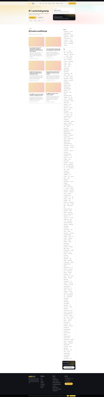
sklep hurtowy (70, 277)
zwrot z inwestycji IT (66, 358)
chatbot (70, 104)
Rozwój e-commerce (56, 381)
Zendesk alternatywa (66, 356)
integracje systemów (70, 186)
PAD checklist (65, 238)
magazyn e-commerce (70, 205)
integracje (65, 186)
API (64, 76)
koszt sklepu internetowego (67, 195)
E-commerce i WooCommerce (67, 38)
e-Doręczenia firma (66, 155)
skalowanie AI (65, 277)
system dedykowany (66, 298)
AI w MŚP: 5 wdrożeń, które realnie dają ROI (52, 94)
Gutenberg (72, 176)
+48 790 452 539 (69, 0)
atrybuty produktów (66, 78)
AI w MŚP (69, 66)
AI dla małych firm (69, 59)
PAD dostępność (70, 238)
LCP (72, 198)
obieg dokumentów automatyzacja (68, 222)
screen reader (70, 272)
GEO (64, 167)
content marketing (66, 119)
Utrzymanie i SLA (55, 390)
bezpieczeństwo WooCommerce (68, 95)
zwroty (71, 358)
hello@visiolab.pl (74, 0)
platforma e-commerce (66, 248)
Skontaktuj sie (40, 17)
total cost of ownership (66, 310)
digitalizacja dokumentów (67, 131)
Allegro (71, 73)
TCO (69, 305)
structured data (71, 293)
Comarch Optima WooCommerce (68, 116)
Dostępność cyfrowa (66, 36)
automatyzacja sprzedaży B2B (67, 88)
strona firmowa (70, 289)
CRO (64, 126)
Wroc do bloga (32, 17)
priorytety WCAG (70, 253)
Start (40, 3)
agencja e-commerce (69, 52)
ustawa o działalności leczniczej (68, 313)
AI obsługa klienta (71, 61)
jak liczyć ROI (71, 188)
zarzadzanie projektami (67, 353)
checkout (71, 112)
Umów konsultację (72, 3)
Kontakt (61, 3)
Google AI (68, 169)
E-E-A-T (71, 155)
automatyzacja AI (71, 80)
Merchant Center (70, 212)
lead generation (66, 200)
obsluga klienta (65, 224)
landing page (65, 198)
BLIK (69, 97)
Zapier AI (65, 351)
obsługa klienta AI (71, 224)
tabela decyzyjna (66, 305)
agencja (65, 52)
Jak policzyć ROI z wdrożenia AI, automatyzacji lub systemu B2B (53, 49)
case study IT (72, 100)
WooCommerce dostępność (67, 329)
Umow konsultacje (69, 367)
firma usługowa (71, 162)
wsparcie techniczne (70, 341)
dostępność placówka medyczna (68, 143)
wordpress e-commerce (67, 337)
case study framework (66, 100)
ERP (71, 157)
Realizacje (42, 382)
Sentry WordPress (66, 274)
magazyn (65, 205)
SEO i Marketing (71, 41)
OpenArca (65, 231)
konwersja (65, 193)
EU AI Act (70, 159)
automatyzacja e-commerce (67, 85)
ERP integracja (65, 159)
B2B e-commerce (66, 92)
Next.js (71, 219)
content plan (72, 121)
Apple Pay (67, 76)
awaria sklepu (65, 90)
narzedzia (72, 217)
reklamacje (65, 265)
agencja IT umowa (66, 54)
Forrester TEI (65, 164)
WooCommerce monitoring (67, 332)
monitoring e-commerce (70, 214)
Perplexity (70, 241)
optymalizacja (65, 236)
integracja (72, 181)
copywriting (65, 123)
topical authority (66, 308)
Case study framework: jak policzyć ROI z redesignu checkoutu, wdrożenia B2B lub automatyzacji (36, 49)
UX (73, 313)
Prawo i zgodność (66, 41)
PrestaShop (65, 253)
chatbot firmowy (66, 107)
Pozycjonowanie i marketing (57, 389)
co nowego (67, 114)
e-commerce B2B (72, 147)
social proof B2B (71, 284)
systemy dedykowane (66, 301)
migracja (65, 214)
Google (65, 169)
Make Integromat (66, 210)
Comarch (71, 114)
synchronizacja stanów (69, 296)
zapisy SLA (68, 351)
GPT (69, 174)
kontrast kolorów (71, 191)
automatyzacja (65, 80)
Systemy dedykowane (70, 43)
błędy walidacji (65, 97)
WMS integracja (66, 325)
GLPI (66, 167)
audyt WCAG (71, 78)
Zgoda (68, 395)
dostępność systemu (66, 145)
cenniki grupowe (66, 104)
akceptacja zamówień (66, 68)
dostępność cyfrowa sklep (67, 140)
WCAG (64, 317)
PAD (73, 236)
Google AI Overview (66, 171)
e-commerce (71, 145)
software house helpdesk (67, 286)
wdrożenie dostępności (66, 322)
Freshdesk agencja (70, 164)
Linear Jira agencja (71, 202)
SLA (70, 281)
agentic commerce (71, 54)
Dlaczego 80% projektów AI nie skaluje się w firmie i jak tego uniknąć (53, 73)
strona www (70, 291)
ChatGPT (69, 109)
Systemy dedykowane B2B (56, 382)
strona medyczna (66, 291)
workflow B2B (72, 339)
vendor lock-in (71, 315)
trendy (71, 310)
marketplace (65, 212)
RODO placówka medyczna (67, 267)
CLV (64, 114)
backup (70, 92)
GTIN (68, 176)
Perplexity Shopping (66, 243)
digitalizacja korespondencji (67, 133)
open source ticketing (66, 229)
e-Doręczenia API (66, 152)
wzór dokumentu (66, 346)
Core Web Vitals (70, 123)
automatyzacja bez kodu (67, 83)
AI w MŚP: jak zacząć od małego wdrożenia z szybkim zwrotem (36, 95)
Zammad (70, 346)
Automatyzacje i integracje (67, 33)
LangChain (69, 198)
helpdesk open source (66, 181)
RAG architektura (70, 260)
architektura (71, 76)
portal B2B (72, 250)
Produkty (49, 3)
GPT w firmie (65, 176)
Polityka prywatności (72, 395)
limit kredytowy (65, 202)
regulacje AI (72, 262)
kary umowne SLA (66, 191)
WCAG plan (65, 320)
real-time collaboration (66, 262)
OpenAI (71, 229)
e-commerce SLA (66, 150)
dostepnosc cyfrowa (70, 138)
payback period (65, 241)
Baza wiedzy (58, 3)
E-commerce (71, 36)
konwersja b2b (69, 193)
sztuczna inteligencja (66, 303)
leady (69, 200)
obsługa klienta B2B (66, 226)
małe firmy (70, 210)
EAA (68, 157)
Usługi (46, 3)
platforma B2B (71, 246)
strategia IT (65, 289)
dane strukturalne (66, 128)
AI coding (65, 59)
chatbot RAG (65, 109)
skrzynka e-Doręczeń (66, 281)
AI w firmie (65, 66)
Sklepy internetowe (55, 379)
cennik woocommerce (66, 102)
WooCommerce (66, 45)
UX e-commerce (66, 315)
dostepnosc (65, 138)
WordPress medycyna (66, 339)
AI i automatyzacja (66, 31)
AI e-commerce (66, 61)
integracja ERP (65, 183)
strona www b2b (66, 293)
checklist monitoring (66, 112)
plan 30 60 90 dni (66, 246)
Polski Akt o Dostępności (67, 250)
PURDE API (65, 260)
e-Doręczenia (71, 150)
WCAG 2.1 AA (72, 317)
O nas (43, 3)
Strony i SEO (65, 43)
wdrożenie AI (69, 320)
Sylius (64, 296)
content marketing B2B (66, 121)
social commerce (66, 284)
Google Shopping (66, 174)
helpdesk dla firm (66, 179)
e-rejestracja (65, 157)
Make (64, 207)
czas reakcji (67, 126)
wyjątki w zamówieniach (66, 344)
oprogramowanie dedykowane (67, 234)
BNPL (71, 97)
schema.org (65, 272)
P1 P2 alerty (69, 236)
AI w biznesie (71, 31)
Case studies (43, 384)
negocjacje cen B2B (66, 219)
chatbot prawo (71, 107)
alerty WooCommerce (66, 73)
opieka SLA (69, 231)
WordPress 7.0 (65, 334)
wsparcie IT (65, 341)
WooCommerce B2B (66, 327)
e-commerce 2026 (66, 147)
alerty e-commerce (66, 71)
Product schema (66, 255)
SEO (70, 274)
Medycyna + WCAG (55, 387)
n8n (68, 217)
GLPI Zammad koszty (71, 167)
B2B (68, 90)
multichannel (65, 217)
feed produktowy (66, 162)
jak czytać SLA (67, 188)
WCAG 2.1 (68, 317)
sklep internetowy (66, 279)
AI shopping (65, 64)
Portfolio (53, 3)
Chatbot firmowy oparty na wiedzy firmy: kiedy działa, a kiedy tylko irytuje (36, 73)
